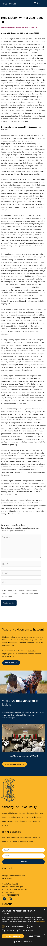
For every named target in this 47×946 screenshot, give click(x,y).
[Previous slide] (6, 744)
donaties (31, 651)
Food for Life (9, 4)
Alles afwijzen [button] (35, 936)
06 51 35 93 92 (7, 878)
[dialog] (23, 926)
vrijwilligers (7, 654)
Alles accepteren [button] (13, 936)
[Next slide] (41, 744)
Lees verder (40, 921)
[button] (35, 3)
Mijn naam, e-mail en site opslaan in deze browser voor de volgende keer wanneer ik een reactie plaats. (19, 593)
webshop (10, 656)
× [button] (44, 909)
